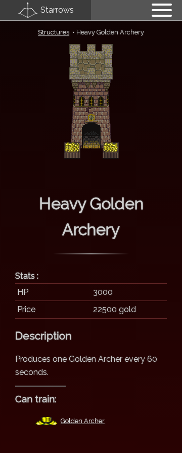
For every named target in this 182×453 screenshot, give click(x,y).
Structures (53, 32)
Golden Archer (83, 421)
